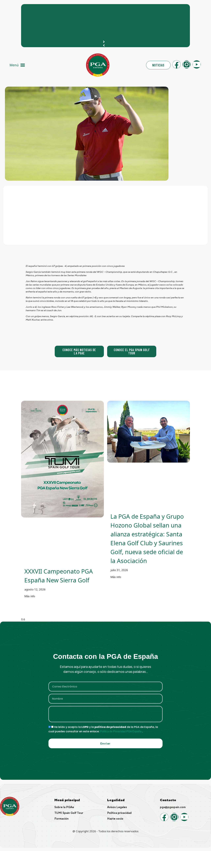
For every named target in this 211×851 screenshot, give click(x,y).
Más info (29, 596)
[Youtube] (196, 64)
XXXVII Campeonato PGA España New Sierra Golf (59, 8)
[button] (17, 65)
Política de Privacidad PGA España (121, 731)
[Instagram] (186, 64)
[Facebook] (176, 64)
